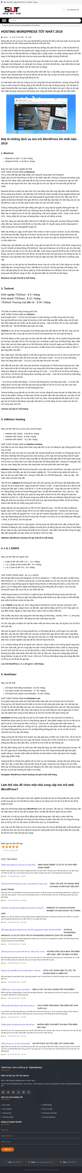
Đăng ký (7, 1149)
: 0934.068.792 (73, 10)
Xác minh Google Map (48, 1117)
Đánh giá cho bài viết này (12, 843)
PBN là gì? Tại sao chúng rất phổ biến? (53, 989)
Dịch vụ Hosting (7, 1109)
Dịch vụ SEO (6, 1105)
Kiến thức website (14, 25)
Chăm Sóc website (7, 1117)
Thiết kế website (47, 1105)
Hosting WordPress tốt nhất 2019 (30, 25)
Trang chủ (5, 25)
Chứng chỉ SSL (6, 1113)
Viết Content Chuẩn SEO (49, 1113)
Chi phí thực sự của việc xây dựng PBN (53, 1043)
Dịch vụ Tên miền (47, 1109)
